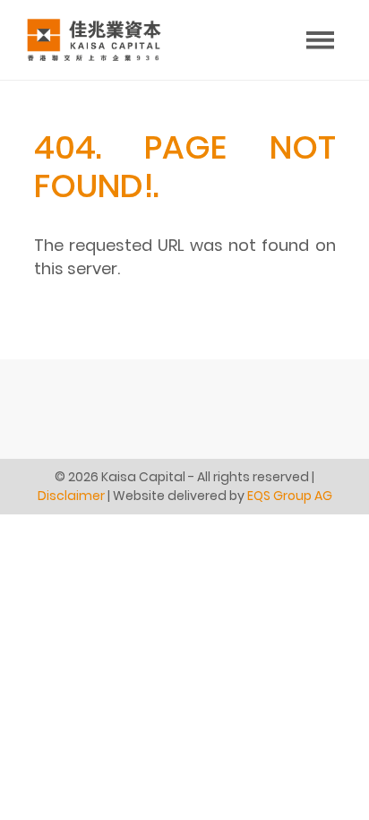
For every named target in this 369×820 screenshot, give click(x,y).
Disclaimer (71, 496)
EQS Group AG (289, 496)
